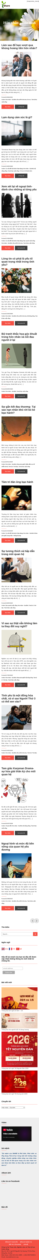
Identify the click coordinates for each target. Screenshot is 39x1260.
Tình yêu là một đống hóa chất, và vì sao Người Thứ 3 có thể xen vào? (18, 698)
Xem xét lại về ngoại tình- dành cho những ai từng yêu (19, 188)
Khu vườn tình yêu (22, 99)
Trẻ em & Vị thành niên (26, 171)
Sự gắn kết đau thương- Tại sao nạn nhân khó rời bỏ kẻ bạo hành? (19, 409)
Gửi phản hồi (21, 248)
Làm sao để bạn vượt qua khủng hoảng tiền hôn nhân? (19, 47)
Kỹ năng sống (31, 316)
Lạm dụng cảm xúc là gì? (17, 117)
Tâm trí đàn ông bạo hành (17, 481)
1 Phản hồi (21, 107)
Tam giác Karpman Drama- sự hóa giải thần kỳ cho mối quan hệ (19, 771)
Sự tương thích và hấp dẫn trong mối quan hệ (18, 553)
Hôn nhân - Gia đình (11, 99)
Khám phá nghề (21, 464)
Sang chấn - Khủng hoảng (14, 535)
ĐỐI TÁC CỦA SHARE (15, 1244)
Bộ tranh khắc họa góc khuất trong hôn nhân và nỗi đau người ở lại (19, 336)
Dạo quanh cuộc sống (29, 240)
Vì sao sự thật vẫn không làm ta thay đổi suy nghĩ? (19, 625)
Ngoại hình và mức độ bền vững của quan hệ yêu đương (18, 846)
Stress (29, 99)
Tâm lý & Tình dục (13, 466)
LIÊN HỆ (26, 1244)
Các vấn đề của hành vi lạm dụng (14, 168)
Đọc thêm (7, 107)
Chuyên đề (8, 826)
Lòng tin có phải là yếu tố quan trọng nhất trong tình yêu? (18, 261)
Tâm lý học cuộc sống (13, 171)
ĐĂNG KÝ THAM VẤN (11, 1242)
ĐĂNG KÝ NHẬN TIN (26, 1242)
